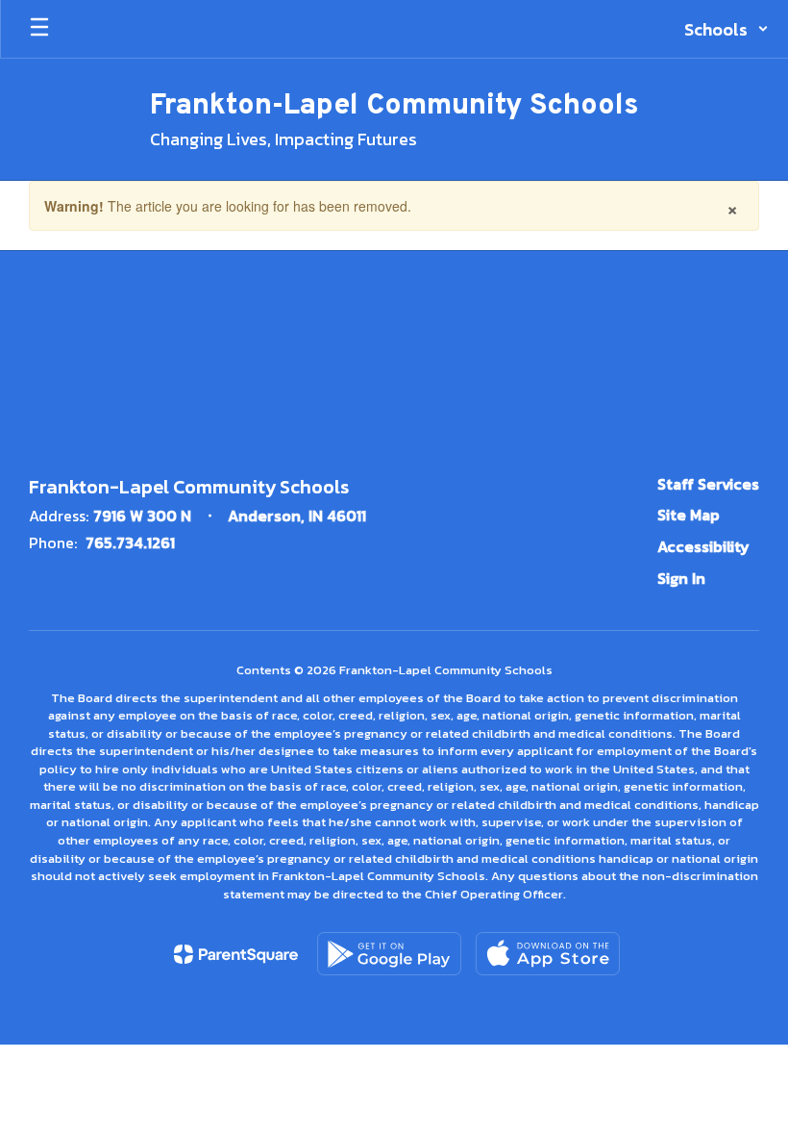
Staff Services (708, 483)
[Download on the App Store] (548, 953)
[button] (726, 29)
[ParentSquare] (236, 954)
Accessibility (703, 546)
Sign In (681, 578)
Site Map (688, 514)
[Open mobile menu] (39, 29)
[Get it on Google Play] (389, 953)
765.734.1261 (130, 542)
